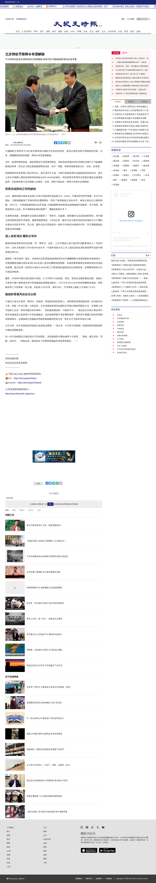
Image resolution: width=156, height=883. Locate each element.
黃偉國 (116, 166)
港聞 (48, 31)
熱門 (42, 31)
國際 (60, 31)
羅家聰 (146, 161)
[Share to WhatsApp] (65, 142)
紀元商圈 (130, 19)
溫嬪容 (124, 180)
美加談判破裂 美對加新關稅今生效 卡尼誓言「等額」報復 (133, 141)
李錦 (143, 170)
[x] (98, 827)
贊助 (123, 19)
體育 (126, 31)
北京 (39, 510)
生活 (91, 31)
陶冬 (115, 180)
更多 (143, 180)
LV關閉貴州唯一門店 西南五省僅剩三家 (132, 130)
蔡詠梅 (146, 166)
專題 (8, 859)
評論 (85, 31)
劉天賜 (136, 156)
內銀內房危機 (122, 335)
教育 (132, 31)
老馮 (147, 175)
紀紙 (120, 31)
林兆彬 (116, 170)
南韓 (14, 510)
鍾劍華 (126, 156)
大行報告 (120, 339)
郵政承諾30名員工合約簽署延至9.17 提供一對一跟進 (132, 110)
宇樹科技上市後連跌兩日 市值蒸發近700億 (132, 114)
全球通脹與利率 (123, 318)
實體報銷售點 (21, 19)
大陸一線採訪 (122, 346)
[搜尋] (150, 19)
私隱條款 (109, 878)
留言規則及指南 (9, 497)
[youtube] (103, 827)
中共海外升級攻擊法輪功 (126, 349)
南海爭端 (120, 325)
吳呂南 (136, 161)
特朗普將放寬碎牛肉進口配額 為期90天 (131, 126)
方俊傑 (146, 156)
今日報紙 (10, 827)
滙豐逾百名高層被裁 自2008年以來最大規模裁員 (133, 134)
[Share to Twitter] (58, 142)
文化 (104, 31)
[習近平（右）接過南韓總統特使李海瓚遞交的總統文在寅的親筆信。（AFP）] (53, 97)
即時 (36, 31)
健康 (97, 31)
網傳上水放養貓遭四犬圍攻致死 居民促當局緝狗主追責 (133, 86)
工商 (45, 863)
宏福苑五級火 (122, 353)
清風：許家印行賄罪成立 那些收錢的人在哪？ (132, 107)
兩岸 (54, 31)
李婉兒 (126, 175)
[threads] (92, 827)
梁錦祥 (126, 161)
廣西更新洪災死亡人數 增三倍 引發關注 (131, 74)
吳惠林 (116, 175)
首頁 (18, 31)
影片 (8, 831)
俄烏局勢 (120, 332)
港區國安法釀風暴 (124, 342)
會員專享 (28, 31)
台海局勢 (120, 322)
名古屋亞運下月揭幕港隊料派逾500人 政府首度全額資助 (133, 70)
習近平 (31, 510)
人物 (8, 867)
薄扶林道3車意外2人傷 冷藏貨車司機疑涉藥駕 (133, 82)
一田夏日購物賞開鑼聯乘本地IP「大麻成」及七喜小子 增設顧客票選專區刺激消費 (133, 62)
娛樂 (138, 31)
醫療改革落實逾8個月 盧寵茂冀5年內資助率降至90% (133, 78)
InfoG (72, 31)
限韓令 (22, 510)
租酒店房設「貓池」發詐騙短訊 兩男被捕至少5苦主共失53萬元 (133, 66)
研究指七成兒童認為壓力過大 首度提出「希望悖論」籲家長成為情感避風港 (133, 58)
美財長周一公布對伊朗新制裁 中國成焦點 (131, 93)
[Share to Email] (69, 142)
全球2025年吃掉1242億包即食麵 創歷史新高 (133, 138)
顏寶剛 (126, 166)
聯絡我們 (89, 878)
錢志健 (116, 161)
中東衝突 (120, 329)
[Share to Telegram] (62, 142)
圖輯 (45, 859)
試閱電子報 (9, 19)
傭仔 (125, 170)
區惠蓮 (116, 185)
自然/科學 (112, 31)
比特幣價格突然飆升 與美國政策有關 (130, 118)
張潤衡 (134, 170)
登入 (50, 504)
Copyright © (120, 878)
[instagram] (81, 827)
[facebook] (87, 827)
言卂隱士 (137, 175)
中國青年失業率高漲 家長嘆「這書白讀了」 (132, 90)
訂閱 (64, 504)
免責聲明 (99, 878)
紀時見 (119, 315)
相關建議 (78, 878)
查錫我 (134, 180)
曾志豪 (116, 156)
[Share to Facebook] (55, 142)
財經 (66, 31)
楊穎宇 (136, 166)
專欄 (79, 31)
